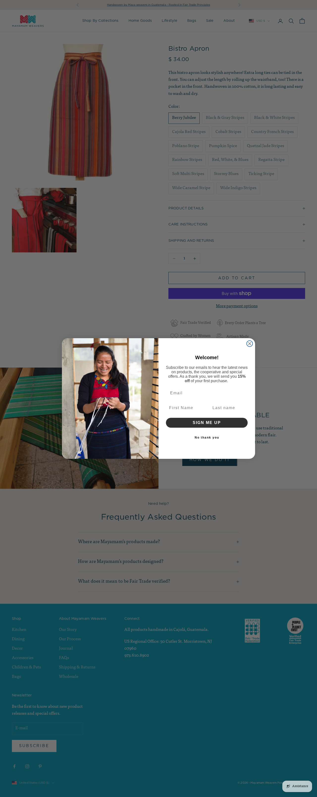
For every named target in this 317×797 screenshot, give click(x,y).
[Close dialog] (250, 344)
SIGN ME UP (207, 423)
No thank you (207, 437)
